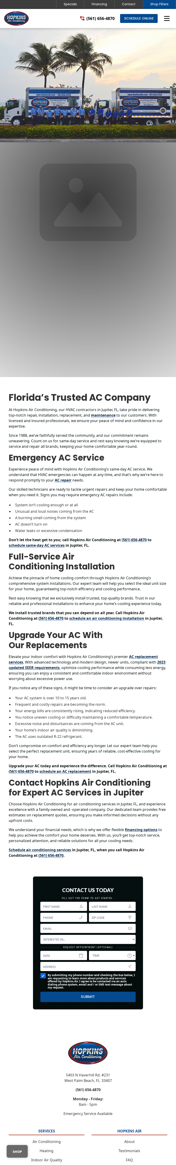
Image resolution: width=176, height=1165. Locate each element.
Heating (46, 1150)
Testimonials (129, 1150)
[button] (166, 18)
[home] (16, 18)
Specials (70, 4)
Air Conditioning (47, 1141)
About (129, 1141)
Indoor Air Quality (46, 1159)
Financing (99, 4)
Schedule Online (139, 18)
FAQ (129, 1159)
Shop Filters (159, 4)
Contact (128, 4)
